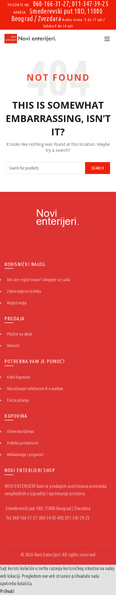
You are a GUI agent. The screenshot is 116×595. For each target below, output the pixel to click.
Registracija (16, 302)
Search (97, 168)
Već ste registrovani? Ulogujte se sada (38, 279)
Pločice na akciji (19, 333)
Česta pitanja (18, 400)
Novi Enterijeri (47, 554)
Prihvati (7, 591)
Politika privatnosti (22, 442)
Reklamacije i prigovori (25, 454)
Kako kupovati (18, 376)
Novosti (13, 345)
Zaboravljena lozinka (24, 291)
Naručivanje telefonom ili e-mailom (35, 388)
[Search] (94, 38)
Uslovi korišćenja (20, 431)
